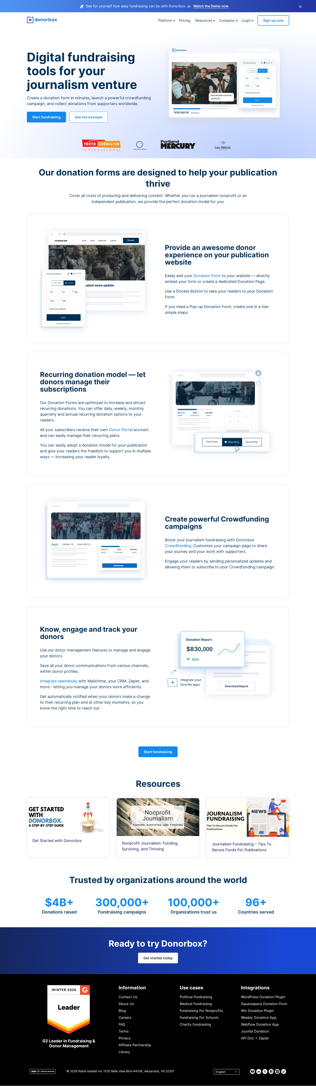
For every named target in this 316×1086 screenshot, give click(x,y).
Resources (203, 20)
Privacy (125, 1038)
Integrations (255, 987)
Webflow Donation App (260, 1024)
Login (246, 20)
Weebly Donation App (258, 1017)
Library (124, 1052)
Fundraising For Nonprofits (201, 1010)
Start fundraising (46, 117)
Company (227, 20)
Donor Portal (121, 429)
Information (132, 987)
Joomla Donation (255, 1031)
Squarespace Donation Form (264, 1004)
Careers (125, 1017)
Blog (122, 1010)
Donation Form (207, 275)
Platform (165, 20)
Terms (124, 1031)
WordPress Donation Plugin (263, 997)
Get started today (158, 958)
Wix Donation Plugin (257, 1010)
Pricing (184, 20)
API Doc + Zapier (255, 1038)
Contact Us (128, 997)
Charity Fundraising (195, 1024)
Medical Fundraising (196, 1004)
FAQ (122, 1024)
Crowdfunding (178, 545)
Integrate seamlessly (58, 681)
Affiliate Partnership (135, 1045)
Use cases (191, 987)
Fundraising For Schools (199, 1017)
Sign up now (273, 20)
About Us (126, 1004)
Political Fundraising (196, 997)
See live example (89, 117)
